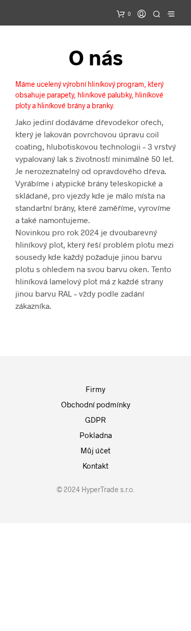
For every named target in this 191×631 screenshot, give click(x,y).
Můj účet (95, 450)
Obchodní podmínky (95, 404)
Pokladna (95, 435)
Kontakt (95, 465)
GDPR (95, 419)
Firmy (95, 389)
